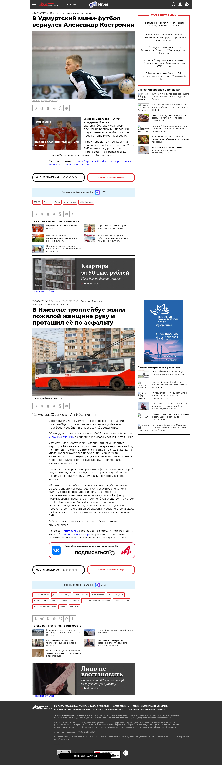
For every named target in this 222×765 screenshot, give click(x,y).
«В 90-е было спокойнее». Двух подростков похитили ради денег (169, 372)
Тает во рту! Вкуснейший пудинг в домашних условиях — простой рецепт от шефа (169, 118)
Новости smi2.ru (43, 291)
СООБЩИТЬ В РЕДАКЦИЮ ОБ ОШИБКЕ (147, 709)
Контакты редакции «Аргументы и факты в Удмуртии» (82, 706)
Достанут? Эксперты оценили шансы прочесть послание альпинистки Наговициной (170, 128)
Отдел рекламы (121, 706)
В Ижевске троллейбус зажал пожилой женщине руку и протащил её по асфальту (163, 37)
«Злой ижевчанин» (61, 436)
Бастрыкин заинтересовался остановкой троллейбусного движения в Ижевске (112, 643)
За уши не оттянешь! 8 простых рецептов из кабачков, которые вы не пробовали (170, 139)
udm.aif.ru (71, 530)
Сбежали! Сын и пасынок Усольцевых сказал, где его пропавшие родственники (171, 417)
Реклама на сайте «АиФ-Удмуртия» (72, 709)
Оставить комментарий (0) (111, 177)
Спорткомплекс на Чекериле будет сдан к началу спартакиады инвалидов (63, 248)
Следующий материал (85, 756)
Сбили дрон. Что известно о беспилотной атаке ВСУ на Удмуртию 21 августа (163, 50)
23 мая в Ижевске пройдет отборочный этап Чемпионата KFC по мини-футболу (113, 238)
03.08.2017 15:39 (40, 13)
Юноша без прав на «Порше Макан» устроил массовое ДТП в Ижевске (63, 632)
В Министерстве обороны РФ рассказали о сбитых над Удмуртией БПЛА (164, 76)
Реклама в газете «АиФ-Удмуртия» (150, 706)
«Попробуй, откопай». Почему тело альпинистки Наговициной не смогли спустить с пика (170, 406)
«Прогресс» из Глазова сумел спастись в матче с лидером (112, 226)
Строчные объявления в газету (109, 709)
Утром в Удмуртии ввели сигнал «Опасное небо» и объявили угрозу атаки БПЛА (164, 63)
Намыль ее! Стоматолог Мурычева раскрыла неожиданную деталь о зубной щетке (169, 427)
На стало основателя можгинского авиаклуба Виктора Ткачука (164, 24)
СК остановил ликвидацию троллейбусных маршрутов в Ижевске (61, 643)
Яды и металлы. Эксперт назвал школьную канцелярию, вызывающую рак (168, 150)
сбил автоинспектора (75, 534)
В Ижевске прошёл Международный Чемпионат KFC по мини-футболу (63, 238)
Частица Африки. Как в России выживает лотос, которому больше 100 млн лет (169, 385)
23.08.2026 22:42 (40, 301)
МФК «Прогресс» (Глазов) (45, 100)
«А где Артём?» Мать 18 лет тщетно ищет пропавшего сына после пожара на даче (169, 395)
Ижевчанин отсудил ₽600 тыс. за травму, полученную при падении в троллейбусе (63, 653)
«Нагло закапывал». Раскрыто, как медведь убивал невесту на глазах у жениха (170, 107)
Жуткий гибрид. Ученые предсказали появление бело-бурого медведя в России (170, 96)
